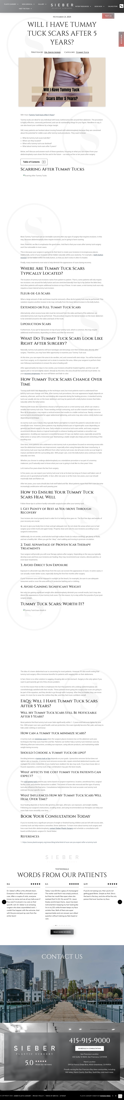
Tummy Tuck (82, 52)
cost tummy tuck (30, 782)
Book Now (98, 6)
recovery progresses (32, 374)
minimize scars (41, 739)
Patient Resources (82, 6)
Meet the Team (24, 9)
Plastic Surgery (10, 4)
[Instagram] (116, 1096)
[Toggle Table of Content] (43, 162)
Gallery (41, 4)
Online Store (113, 6)
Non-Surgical (27, 4)
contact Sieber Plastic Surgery (61, 828)
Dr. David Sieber (52, 52)
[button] (4, 902)
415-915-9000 (89, 1040)
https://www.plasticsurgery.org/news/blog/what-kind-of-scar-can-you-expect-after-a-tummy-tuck (59, 842)
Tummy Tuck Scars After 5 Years (41, 115)
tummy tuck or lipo (43, 758)
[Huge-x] (113, 1096)
